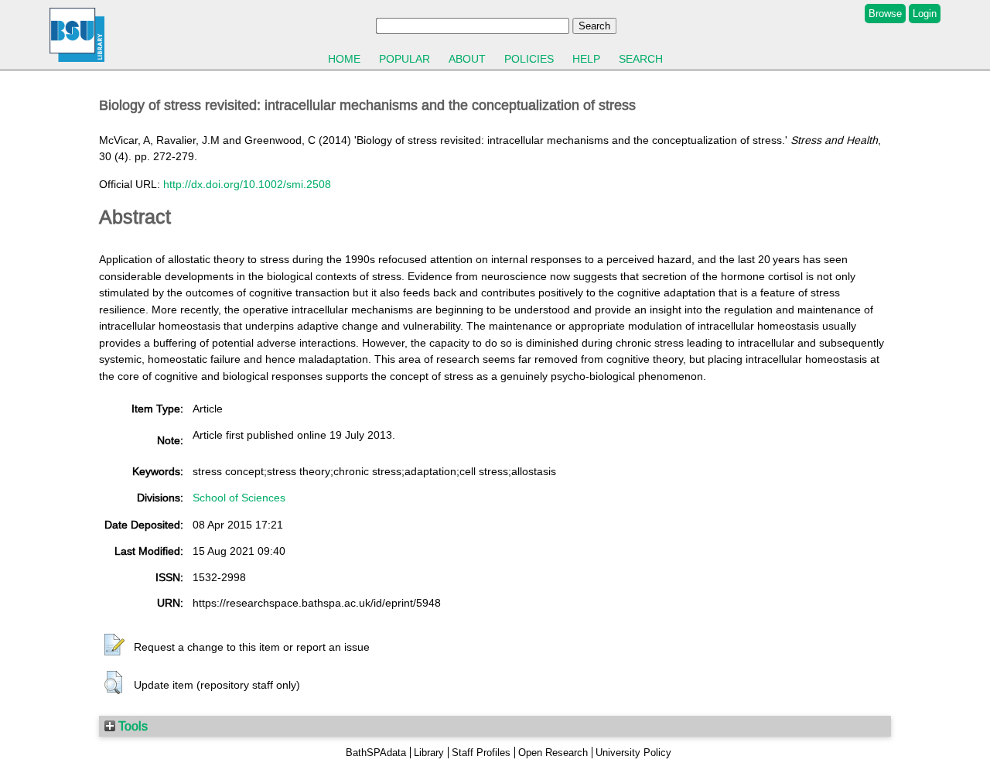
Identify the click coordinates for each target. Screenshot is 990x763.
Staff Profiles (481, 752)
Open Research (553, 752)
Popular (404, 59)
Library (429, 752)
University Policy (633, 752)
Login (925, 13)
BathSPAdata (376, 752)
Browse (885, 13)
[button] (114, 645)
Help (586, 59)
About (467, 59)
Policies (529, 59)
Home (344, 59)
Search (641, 59)
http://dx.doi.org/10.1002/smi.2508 (247, 184)
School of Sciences (239, 497)
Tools (131, 726)
